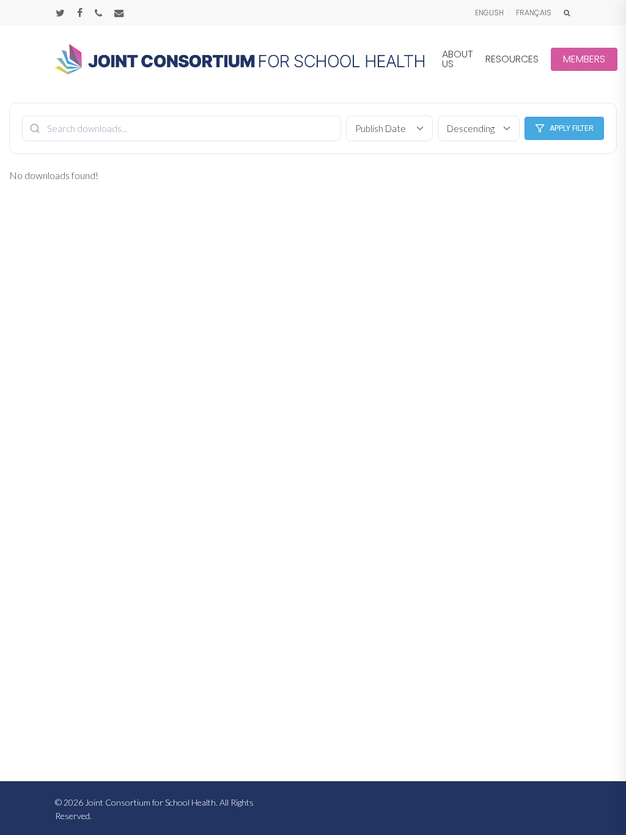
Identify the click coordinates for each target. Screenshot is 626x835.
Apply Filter (572, 128)
